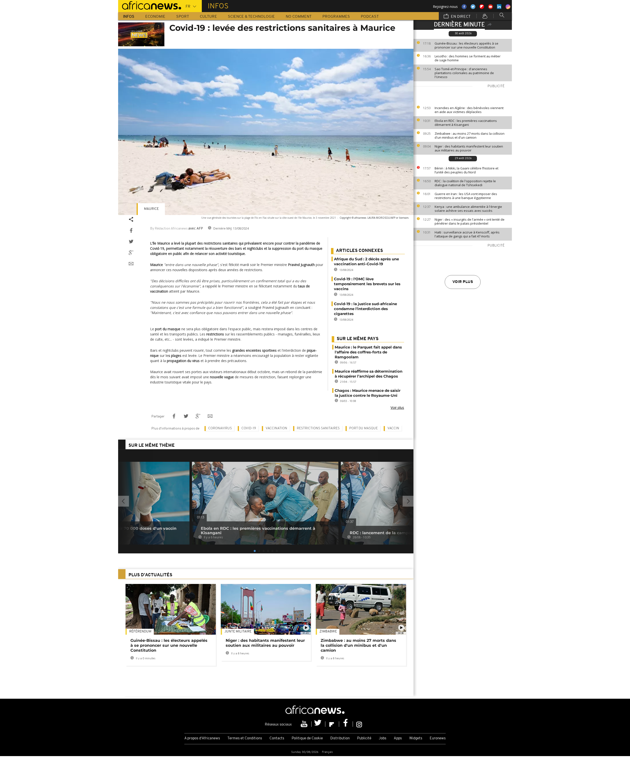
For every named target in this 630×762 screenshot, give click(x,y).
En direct (460, 17)
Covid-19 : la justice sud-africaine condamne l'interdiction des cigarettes (365, 308)
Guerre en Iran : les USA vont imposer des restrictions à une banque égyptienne (466, 196)
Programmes (336, 17)
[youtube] (305, 724)
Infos (128, 17)
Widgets (415, 738)
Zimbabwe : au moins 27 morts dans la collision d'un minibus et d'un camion (469, 135)
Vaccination (276, 428)
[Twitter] (318, 724)
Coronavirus (220, 428)
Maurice (151, 209)
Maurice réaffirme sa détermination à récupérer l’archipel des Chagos (368, 374)
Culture (208, 17)
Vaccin (393, 428)
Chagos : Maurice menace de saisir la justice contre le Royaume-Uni (367, 393)
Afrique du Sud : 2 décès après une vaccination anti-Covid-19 (366, 261)
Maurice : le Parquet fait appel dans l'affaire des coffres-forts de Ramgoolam (368, 352)
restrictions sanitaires (318, 428)
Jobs (382, 738)
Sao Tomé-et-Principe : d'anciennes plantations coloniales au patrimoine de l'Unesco (464, 73)
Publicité (364, 738)
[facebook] (346, 724)
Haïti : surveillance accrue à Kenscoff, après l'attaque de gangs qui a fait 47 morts (467, 234)
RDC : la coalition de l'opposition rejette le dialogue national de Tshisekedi (465, 183)
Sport (182, 17)
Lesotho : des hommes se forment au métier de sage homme (468, 58)
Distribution (340, 738)
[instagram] (359, 724)
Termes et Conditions (244, 738)
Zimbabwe (328, 631)
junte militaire (238, 631)
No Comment (299, 17)
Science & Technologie (251, 17)
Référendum (140, 631)
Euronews (438, 738)
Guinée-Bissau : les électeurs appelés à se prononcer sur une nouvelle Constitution (466, 45)
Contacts (276, 738)
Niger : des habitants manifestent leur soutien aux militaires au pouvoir (469, 148)
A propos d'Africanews (202, 738)
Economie (155, 17)
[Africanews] (149, 5)
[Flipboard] (332, 724)
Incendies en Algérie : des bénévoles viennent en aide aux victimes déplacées (469, 110)
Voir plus (462, 282)
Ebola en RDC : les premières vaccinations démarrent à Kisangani (466, 123)
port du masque (363, 428)
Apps (398, 738)
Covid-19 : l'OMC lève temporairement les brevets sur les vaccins (367, 284)
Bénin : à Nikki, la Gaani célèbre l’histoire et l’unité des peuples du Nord (466, 170)
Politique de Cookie (307, 738)
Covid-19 (248, 428)
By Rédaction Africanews (169, 229)
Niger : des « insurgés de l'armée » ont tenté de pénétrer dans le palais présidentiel (469, 221)
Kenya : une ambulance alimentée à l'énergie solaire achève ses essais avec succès (468, 209)
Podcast (370, 17)
